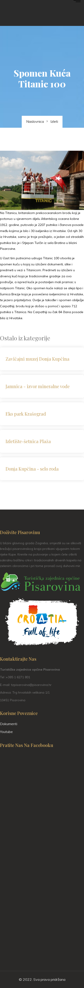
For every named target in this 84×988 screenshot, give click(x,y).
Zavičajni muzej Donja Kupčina (37, 359)
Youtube (6, 731)
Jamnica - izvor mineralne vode (38, 386)
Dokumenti (8, 724)
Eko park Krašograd (26, 414)
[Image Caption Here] (42, 180)
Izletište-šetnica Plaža (28, 441)
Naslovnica (35, 121)
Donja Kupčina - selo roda (32, 469)
